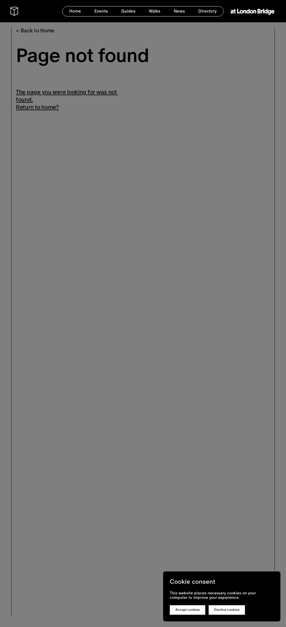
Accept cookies (187, 610)
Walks (154, 11)
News (179, 11)
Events (101, 11)
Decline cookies (226, 610)
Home (75, 11)
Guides (128, 11)
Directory (207, 11)
